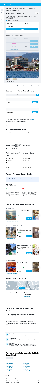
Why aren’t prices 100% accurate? (12, 382)
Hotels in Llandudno (26, 366)
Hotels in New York (9, 366)
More (7, 137)
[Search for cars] (1, 12)
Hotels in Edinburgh (26, 370)
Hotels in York (25, 369)
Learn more (32, 119)
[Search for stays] (1, 10)
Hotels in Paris (8, 370)
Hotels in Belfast (26, 364)
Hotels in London (9, 369)
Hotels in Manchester (10, 367)
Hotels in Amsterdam (10, 364)
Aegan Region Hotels (22, 8)
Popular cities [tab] (9, 357)
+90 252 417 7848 (9, 18)
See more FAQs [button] (22, 326)
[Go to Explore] (1, 17)
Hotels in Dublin (25, 367)
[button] (2, 5)
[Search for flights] (1, 8)
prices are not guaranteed (29, 375)
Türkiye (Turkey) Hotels (12, 8)
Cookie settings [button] (8, 123)
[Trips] (1, 20)
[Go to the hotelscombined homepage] (8, 4)
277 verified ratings (14, 20)
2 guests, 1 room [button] (10, 26)
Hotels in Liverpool (26, 363)
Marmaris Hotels (8, 10)
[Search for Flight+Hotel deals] (1, 15)
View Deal (29, 218)
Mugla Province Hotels (32, 8)
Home (7, 8)
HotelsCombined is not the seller (12, 378)
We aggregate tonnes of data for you (13, 380)
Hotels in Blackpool (9, 363)
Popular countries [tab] (17, 357)
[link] (12, 221)
